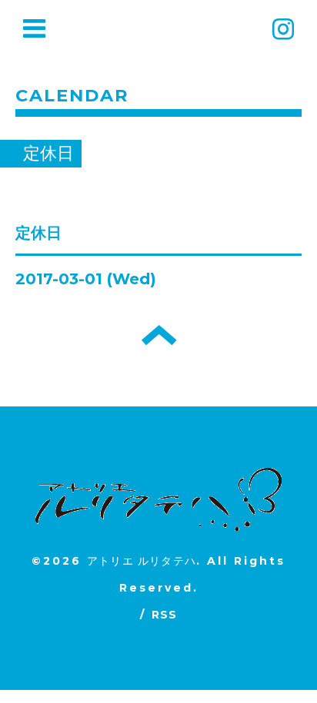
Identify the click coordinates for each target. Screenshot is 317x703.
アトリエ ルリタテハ (141, 561)
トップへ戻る (159, 335)
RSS (165, 615)
